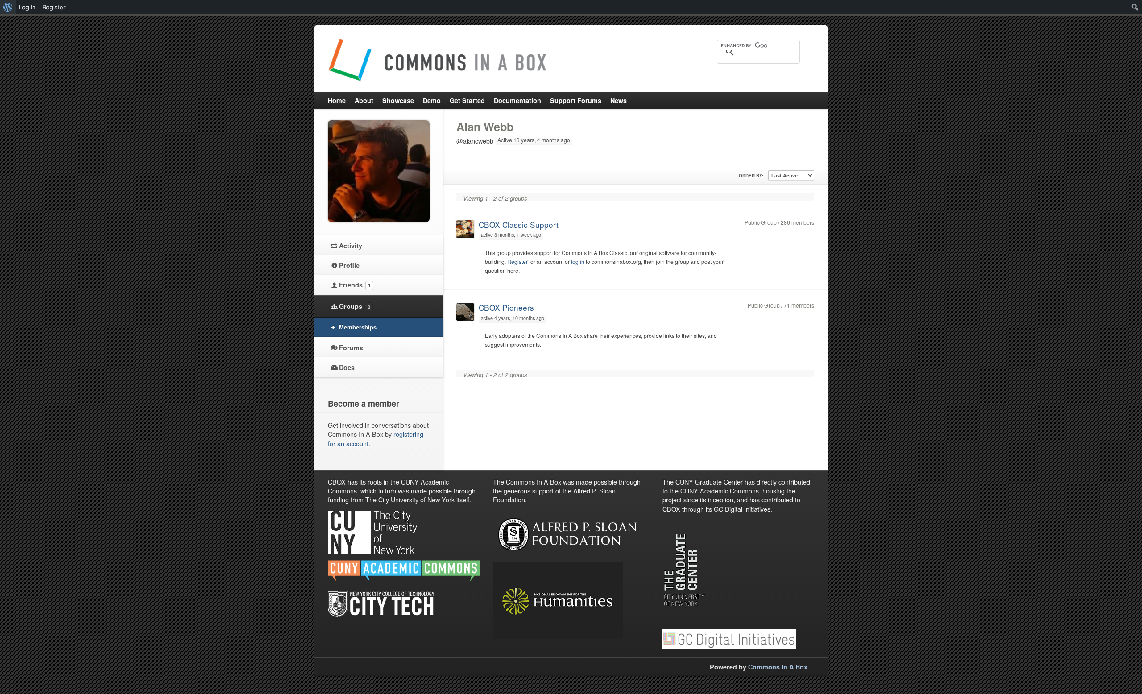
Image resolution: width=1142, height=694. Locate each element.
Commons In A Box (777, 666)
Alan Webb (484, 127)
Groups (354, 306)
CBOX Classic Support (519, 224)
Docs (347, 367)
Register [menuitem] (54, 7)
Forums (351, 347)
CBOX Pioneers (506, 307)
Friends (355, 284)
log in (577, 261)
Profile (349, 265)
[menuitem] (8, 7)
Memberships (358, 327)
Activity (350, 245)
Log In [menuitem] (27, 7)
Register (517, 261)
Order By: (751, 175)
